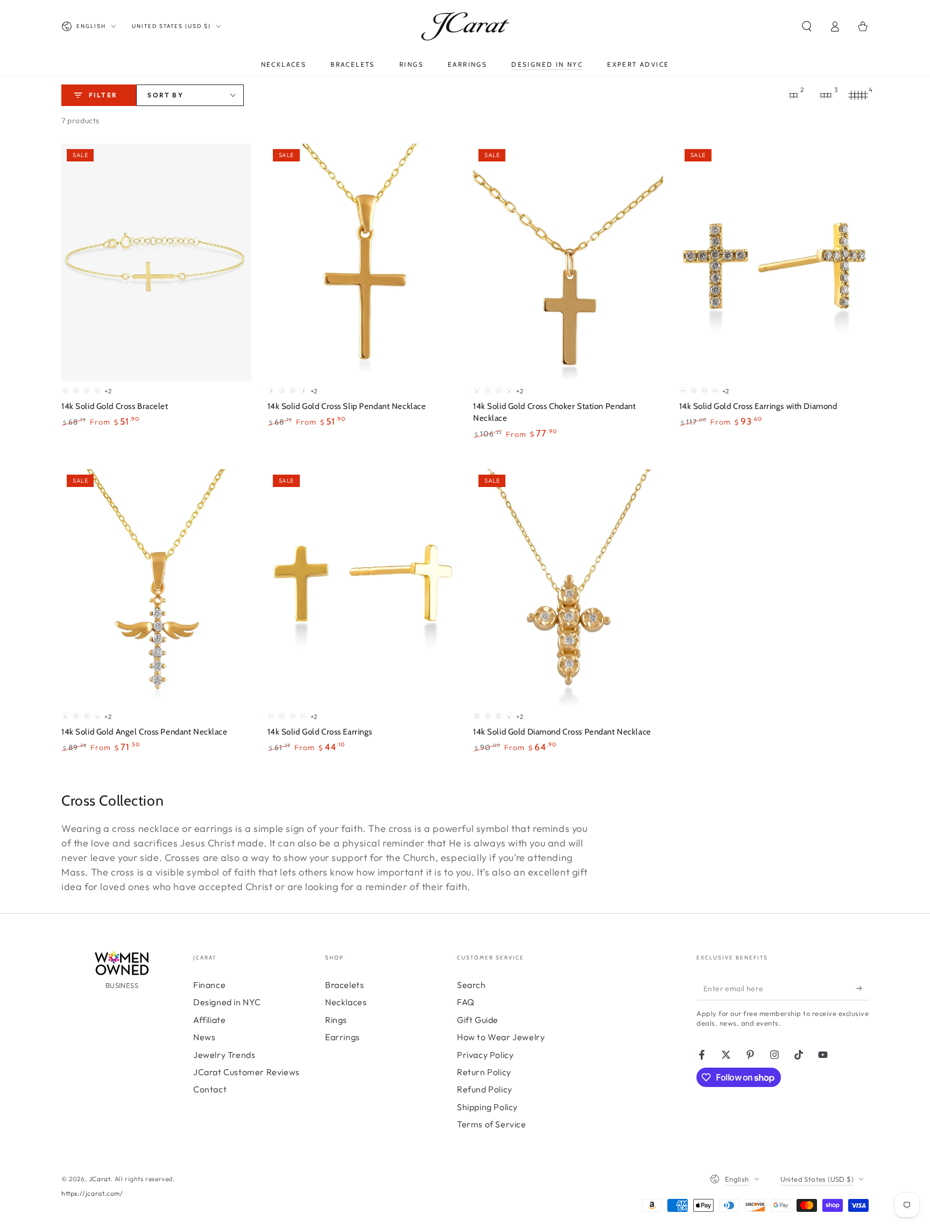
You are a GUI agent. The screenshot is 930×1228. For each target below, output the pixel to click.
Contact (210, 1089)
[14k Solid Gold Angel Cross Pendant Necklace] (156, 588)
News (204, 1037)
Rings (336, 1019)
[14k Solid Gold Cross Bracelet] (156, 262)
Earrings (342, 1037)
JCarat (100, 1179)
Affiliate (209, 1019)
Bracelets (344, 984)
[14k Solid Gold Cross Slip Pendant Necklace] (362, 262)
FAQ (466, 1002)
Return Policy (484, 1072)
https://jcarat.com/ (92, 1193)
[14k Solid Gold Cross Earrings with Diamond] (774, 262)
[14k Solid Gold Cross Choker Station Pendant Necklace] (568, 262)
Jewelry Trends (224, 1054)
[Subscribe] (862, 988)
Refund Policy (484, 1089)
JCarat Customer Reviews (246, 1072)
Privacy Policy (485, 1054)
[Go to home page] (465, 26)
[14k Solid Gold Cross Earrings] (362, 588)
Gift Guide (477, 1019)
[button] (807, 26)
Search (471, 984)
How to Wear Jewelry (501, 1037)
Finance (209, 984)
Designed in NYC (227, 1002)
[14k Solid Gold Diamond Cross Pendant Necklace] (568, 588)
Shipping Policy (487, 1107)
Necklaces (346, 1002)
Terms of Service (491, 1124)
